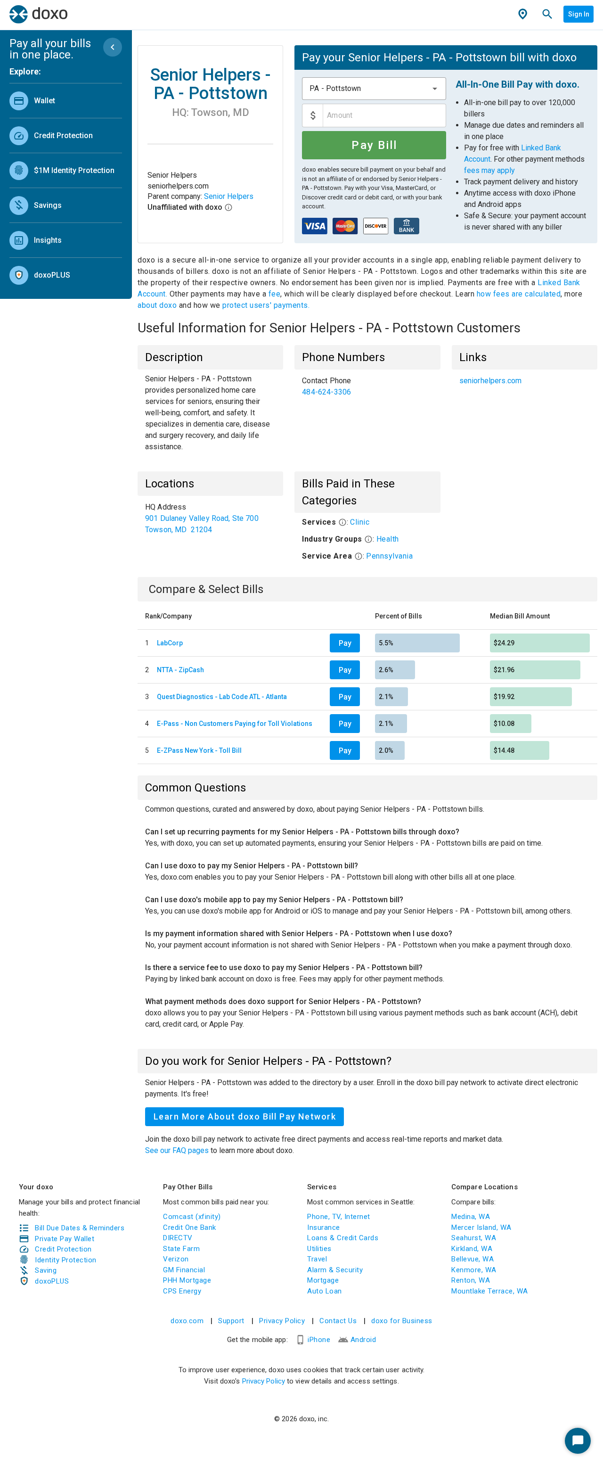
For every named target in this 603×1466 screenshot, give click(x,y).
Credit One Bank (189, 1227)
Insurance (323, 1227)
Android (363, 1339)
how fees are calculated (519, 293)
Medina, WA (470, 1216)
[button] (434, 88)
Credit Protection (63, 1249)
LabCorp (170, 643)
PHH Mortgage (187, 1280)
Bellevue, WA (472, 1259)
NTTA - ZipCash (180, 670)
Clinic (359, 522)
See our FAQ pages (178, 1150)
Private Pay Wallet (64, 1239)
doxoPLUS (52, 1281)
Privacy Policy (282, 1321)
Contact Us (338, 1321)
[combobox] (374, 88)
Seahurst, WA (473, 1238)
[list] (65, 185)
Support (231, 1321)
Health (387, 539)
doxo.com (187, 1321)
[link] (65, 100)
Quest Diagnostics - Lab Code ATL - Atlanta (222, 696)
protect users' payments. (266, 305)
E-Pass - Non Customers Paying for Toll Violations (234, 723)
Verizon (176, 1259)
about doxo (158, 305)
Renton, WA (470, 1280)
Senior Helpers (228, 196)
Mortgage (323, 1280)
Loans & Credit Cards (342, 1238)
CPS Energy (182, 1291)
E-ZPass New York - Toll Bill (199, 750)
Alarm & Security (335, 1270)
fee (275, 293)
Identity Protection (66, 1260)
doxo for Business (401, 1321)
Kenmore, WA (474, 1270)
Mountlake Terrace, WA (489, 1291)
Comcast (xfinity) (192, 1216)
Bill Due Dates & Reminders (79, 1228)
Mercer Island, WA (481, 1227)
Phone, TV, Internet (338, 1216)
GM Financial (184, 1270)
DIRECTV (178, 1238)
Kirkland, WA (471, 1248)
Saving (46, 1270)
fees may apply (489, 170)
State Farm (181, 1248)
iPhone (319, 1339)
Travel (317, 1259)
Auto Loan (324, 1291)
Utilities (319, 1248)
